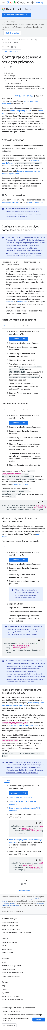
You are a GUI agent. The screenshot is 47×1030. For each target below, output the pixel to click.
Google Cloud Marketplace (11, 929)
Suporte (4, 946)
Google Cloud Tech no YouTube (12, 1000)
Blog (3, 986)
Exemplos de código (9, 969)
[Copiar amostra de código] (42, 502)
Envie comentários (11, 51)
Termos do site (29, 1008)
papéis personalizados (10, 202)
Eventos (4, 989)
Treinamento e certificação (11, 976)
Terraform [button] (27, 326)
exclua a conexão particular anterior (24, 725)
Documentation (13, 40)
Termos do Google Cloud (11, 1011)
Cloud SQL (11, 9)
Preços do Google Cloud (10, 926)
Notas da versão (7, 949)
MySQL (18, 96)
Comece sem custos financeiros (16, 15)
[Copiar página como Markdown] (11, 67)
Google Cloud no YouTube (10, 996)
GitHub (4, 962)
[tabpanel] (23, 363)
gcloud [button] (16, 326)
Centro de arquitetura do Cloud (12, 973)
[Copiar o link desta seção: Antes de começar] (26, 140)
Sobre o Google (7, 1008)
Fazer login (40, 2)
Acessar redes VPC (18, 339)
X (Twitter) (5, 993)
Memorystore (22, 302)
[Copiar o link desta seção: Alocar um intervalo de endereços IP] (40, 320)
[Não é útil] (15, 47)
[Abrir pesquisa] (28, 2)
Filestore (9, 302)
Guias (16, 42)
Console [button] (7, 326)
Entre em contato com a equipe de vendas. (16, 933)
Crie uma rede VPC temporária (20, 798)
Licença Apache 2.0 (9, 903)
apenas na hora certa (20, 484)
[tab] (7, 325)
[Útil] (12, 47)
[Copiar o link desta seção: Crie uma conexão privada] (30, 404)
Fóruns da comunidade (9, 942)
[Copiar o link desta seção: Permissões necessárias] (27, 195)
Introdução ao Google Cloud (11, 966)
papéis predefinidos (35, 202)
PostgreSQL (28, 96)
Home (4, 40)
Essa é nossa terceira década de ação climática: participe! (22, 1015)
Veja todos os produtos (10, 922)
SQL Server (26, 9)
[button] (23, 195)
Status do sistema (8, 953)
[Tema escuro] (39, 502)
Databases (24, 40)
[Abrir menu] (3, 2)
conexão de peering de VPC (20, 111)
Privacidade (18, 1008)
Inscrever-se (40, 1019)
